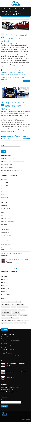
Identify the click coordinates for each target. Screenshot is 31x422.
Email (2, 399)
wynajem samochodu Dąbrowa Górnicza (10, 387)
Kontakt (5, 329)
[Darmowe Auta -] (15, 3)
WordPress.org (5, 224)
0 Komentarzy (6, 81)
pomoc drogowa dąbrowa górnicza (9, 75)
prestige (7, 69)
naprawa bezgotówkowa (17, 72)
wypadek (11, 323)
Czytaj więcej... (26, 81)
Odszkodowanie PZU (13, 74)
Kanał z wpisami (7, 218)
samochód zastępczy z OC (7, 389)
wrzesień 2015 (5, 197)
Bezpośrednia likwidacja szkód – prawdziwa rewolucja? (13, 105)
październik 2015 (6, 194)
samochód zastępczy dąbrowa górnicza (10, 317)
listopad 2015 (5, 191)
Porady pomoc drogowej (7, 167)
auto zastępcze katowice (15, 70)
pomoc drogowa (22, 74)
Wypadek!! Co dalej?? (7, 164)
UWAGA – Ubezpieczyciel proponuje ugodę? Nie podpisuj (14, 37)
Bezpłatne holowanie (6, 304)
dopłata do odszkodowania (18, 304)
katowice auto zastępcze (22, 307)
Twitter (5, 240)
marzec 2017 (5, 182)
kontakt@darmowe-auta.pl (9, 349)
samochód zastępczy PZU (7, 393)
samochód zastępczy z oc (7, 77)
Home (2, 8)
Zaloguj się (4, 215)
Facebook (2, 240)
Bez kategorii (14, 69)
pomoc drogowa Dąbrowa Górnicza (9, 391)
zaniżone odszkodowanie (19, 323)
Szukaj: (3, 145)
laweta (10, 72)
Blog (7, 8)
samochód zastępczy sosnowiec (9, 320)
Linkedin (8, 240)
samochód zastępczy (22, 75)
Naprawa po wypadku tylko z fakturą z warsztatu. (13, 161)
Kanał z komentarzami (8, 221)
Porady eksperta (6, 208)
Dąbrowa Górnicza (6, 307)
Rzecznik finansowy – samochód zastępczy (12, 170)
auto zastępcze (5, 70)
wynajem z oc (16, 77)
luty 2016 (4, 188)
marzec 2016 (5, 185)
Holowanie (13, 307)
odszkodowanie (4, 74)
